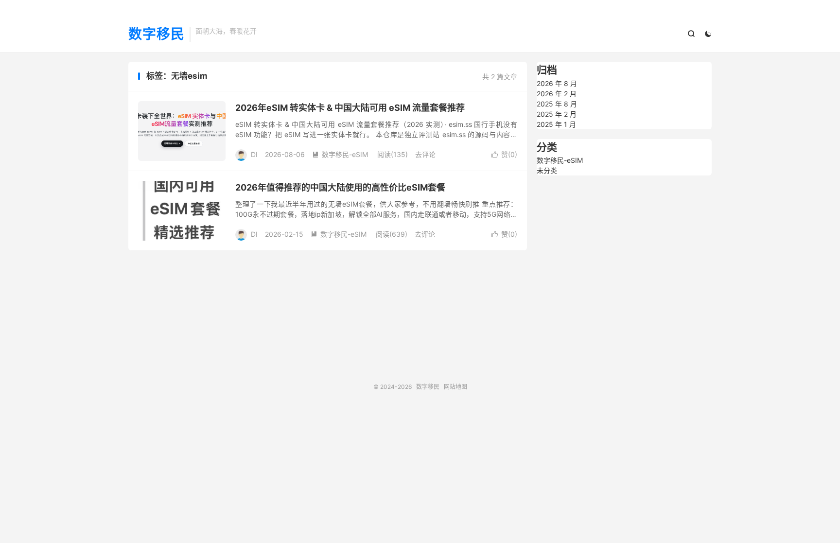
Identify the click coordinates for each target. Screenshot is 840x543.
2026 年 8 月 (557, 83)
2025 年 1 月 (556, 124)
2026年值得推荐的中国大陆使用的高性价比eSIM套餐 (340, 187)
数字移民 (156, 34)
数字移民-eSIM (340, 154)
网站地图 (455, 386)
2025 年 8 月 (557, 104)
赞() (504, 154)
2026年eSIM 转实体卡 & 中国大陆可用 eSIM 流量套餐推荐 (350, 108)
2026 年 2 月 (557, 93)
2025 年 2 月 (557, 114)
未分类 (547, 170)
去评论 (425, 154)
